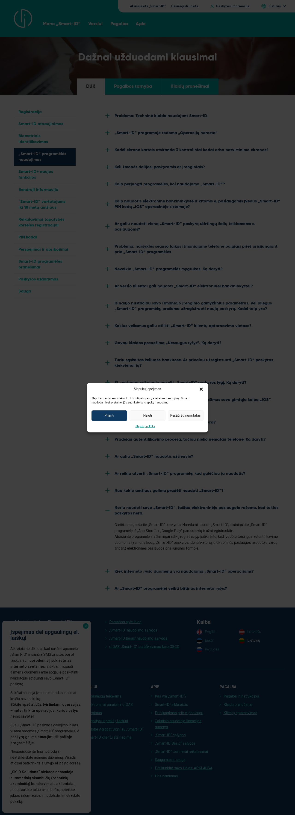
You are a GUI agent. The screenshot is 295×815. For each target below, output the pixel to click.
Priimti (109, 415)
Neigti (147, 415)
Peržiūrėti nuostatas (185, 415)
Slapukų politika (145, 426)
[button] (201, 389)
